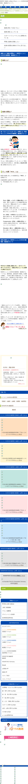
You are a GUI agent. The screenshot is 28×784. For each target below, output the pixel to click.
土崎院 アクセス (9, 641)
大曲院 (8, 401)
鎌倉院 (14, 409)
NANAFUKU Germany (8, 661)
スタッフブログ (6, 679)
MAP (16, 583)
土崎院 (13, 401)
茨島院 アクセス (9, 630)
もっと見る (18, 434)
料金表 (4, 665)
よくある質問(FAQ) (7, 715)
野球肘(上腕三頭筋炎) (8, 604)
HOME (4, 588)
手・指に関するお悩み (8, 698)
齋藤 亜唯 (12, 367)
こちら (22, 575)
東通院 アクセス (9, 646)
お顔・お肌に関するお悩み (9, 708)
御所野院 (23, 401)
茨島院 (4, 401)
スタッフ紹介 (6, 675)
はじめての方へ (6, 626)
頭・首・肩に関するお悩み (9, 694)
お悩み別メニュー (7, 720)
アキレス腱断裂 (6, 611)
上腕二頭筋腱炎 (6, 607)
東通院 (18, 401)
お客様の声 (5, 668)
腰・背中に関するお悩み (9, 691)
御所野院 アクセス (9, 652)
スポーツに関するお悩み (9, 704)
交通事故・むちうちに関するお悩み (12, 687)
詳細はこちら (21, 383)
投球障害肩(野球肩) (7, 617)
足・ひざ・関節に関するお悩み (11, 701)
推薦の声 (4, 672)
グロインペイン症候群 (8, 614)
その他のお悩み (6, 711)
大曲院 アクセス (9, 636)
